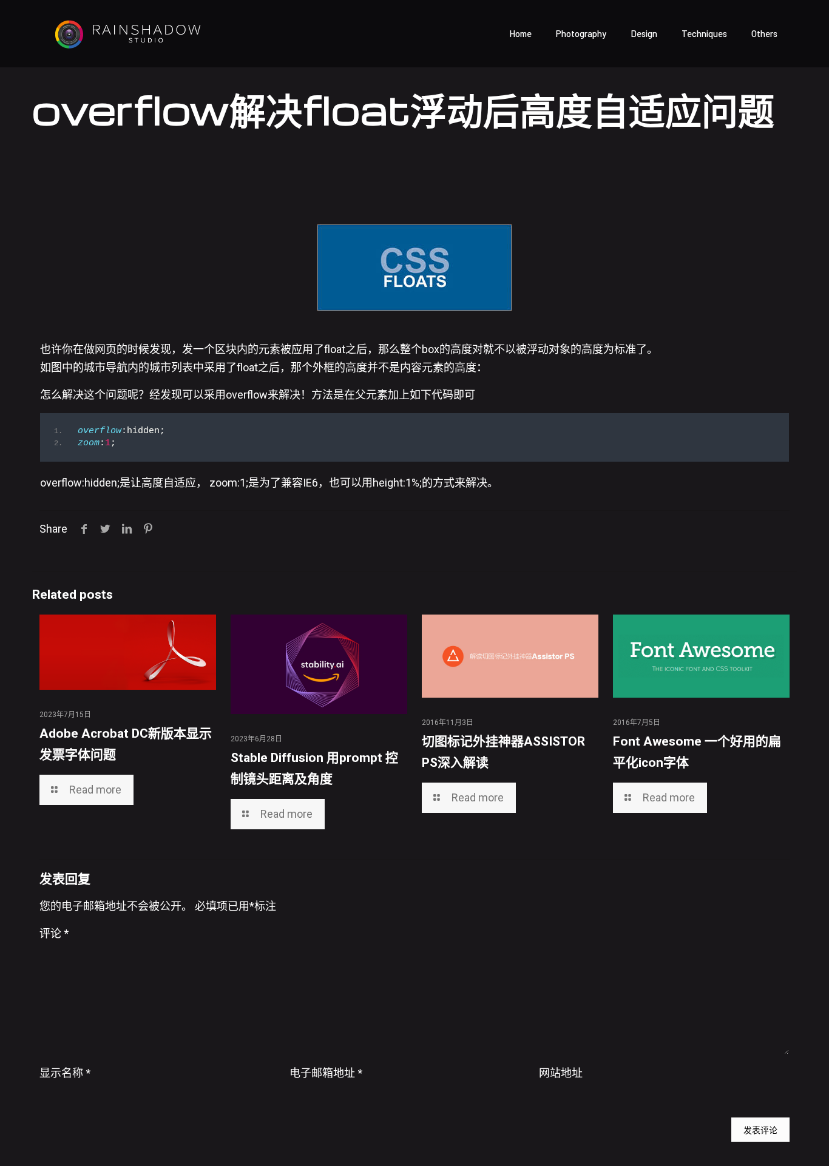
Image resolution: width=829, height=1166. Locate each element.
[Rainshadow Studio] (127, 33)
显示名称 (64, 1073)
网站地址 (561, 1073)
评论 (54, 933)
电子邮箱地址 (325, 1073)
